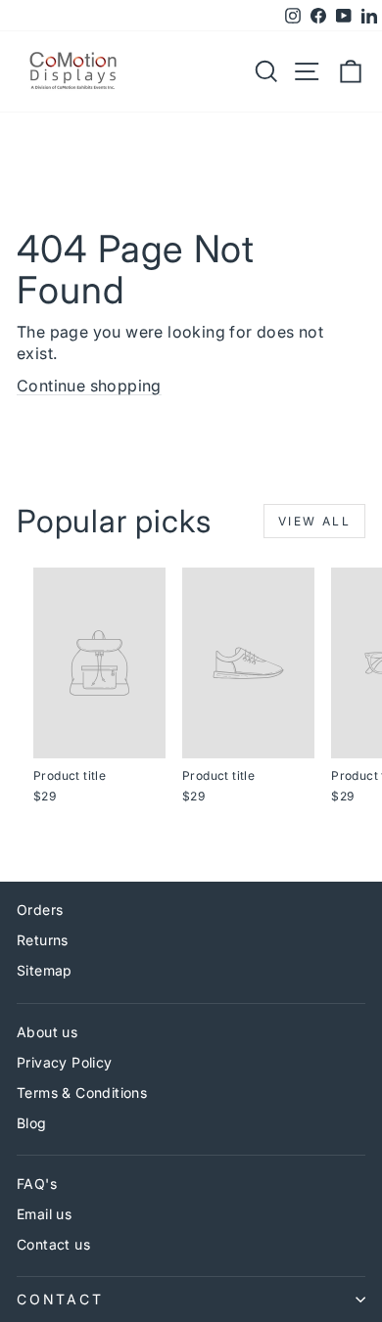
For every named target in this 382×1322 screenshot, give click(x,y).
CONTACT (60, 1299)
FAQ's (37, 1183)
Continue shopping (89, 385)
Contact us (53, 1244)
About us (47, 1032)
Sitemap (44, 970)
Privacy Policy (65, 1062)
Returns (43, 940)
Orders (40, 909)
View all (314, 521)
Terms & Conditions (82, 1092)
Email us (44, 1214)
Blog (32, 1123)
